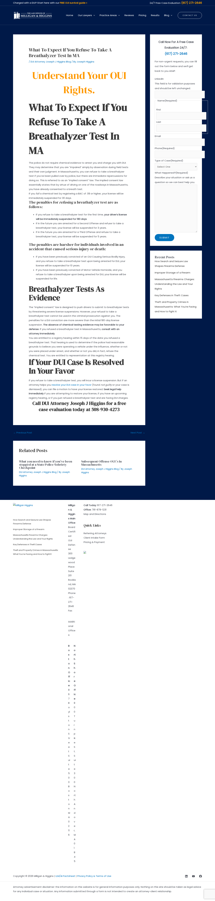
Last (158, 122)
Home (69, 15)
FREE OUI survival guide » (73, 2)
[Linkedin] (186, 876)
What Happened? (171, 172)
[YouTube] (193, 876)
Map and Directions (95, 514)
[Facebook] (200, 876)
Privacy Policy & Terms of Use (94, 876)
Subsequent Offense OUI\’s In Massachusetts (101, 463)
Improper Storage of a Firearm (172, 272)
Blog (166, 15)
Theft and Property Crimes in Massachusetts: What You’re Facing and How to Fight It (175, 306)
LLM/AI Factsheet (65, 876)
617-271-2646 (71, 602)
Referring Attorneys (95, 533)
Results (155, 15)
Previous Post (22, 432)
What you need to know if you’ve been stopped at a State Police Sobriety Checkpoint (45, 464)
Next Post (138, 432)
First (158, 109)
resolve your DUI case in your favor (71, 384)
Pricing (142, 15)
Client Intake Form (94, 537)
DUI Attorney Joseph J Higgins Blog (51, 61)
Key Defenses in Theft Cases (172, 295)
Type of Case (169, 160)
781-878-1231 (99, 509)
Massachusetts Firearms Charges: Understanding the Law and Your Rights (175, 284)
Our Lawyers (85, 15)
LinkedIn (159, 78)
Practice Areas (108, 15)
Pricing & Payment (94, 542)
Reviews (129, 15)
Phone (165, 148)
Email (158, 136)
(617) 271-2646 (191, 3)
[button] (93, 15)
